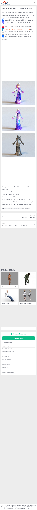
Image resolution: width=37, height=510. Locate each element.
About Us (19, 505)
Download (19, 338)
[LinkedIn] (3, 29)
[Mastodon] (3, 23)
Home (2, 505)
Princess (27, 29)
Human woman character (9, 287)
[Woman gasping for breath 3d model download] (27, 278)
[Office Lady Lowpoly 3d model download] (27, 295)
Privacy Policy (25, 505)
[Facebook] (3, 19)
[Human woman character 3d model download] (9, 278)
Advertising (33, 505)
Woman (7, 29)
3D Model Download (11, 505)
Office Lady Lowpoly (26, 303)
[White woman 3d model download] (9, 295)
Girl (6, 208)
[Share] (3, 36)
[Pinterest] (3, 26)
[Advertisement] (18, 60)
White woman (6, 303)
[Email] (3, 33)
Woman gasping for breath (27, 287)
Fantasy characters (17, 29)
